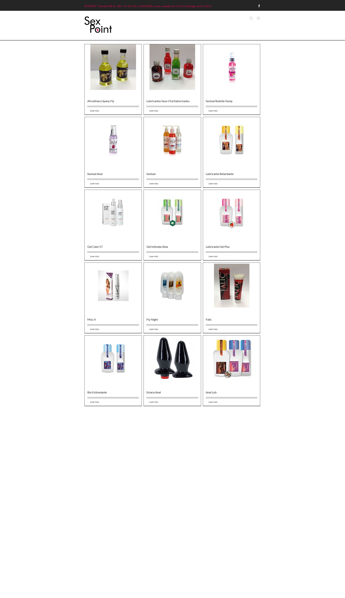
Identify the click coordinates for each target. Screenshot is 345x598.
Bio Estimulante (97, 390)
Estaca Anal (153, 390)
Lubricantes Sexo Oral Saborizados (167, 100)
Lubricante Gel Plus (217, 245)
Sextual (150, 173)
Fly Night (151, 317)
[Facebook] (259, 5)
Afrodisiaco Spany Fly (100, 100)
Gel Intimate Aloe (156, 245)
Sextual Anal (94, 173)
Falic (208, 317)
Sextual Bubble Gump (218, 100)
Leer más (94, 110)
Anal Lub (210, 390)
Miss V (91, 317)
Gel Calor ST (95, 245)
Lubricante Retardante (218, 173)
